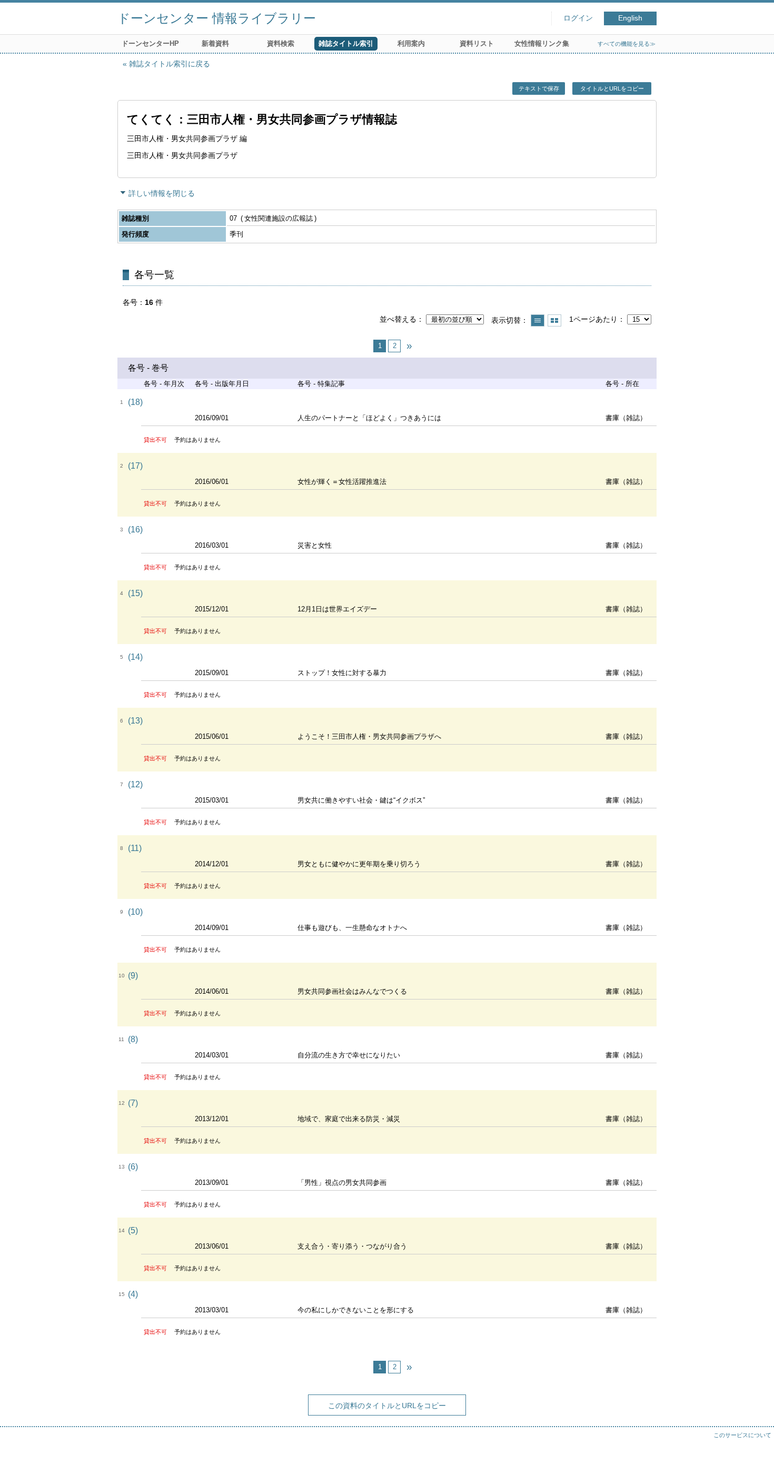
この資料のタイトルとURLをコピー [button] (387, 1405)
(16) (135, 529)
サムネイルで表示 (554, 320)
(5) (133, 1230)
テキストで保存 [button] (539, 88)
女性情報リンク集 (541, 43)
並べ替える (398, 319)
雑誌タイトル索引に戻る (169, 64)
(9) (133, 975)
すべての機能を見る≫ (627, 44)
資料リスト (477, 43)
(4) (133, 1294)
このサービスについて (742, 1435)
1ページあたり (593, 319)
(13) (135, 720)
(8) (133, 1039)
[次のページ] (409, 346)
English (630, 18)
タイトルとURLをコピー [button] (612, 88)
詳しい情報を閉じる (161, 193)
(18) (135, 402)
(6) (133, 1166)
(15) (135, 593)
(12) (135, 784)
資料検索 (280, 43)
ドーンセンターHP (150, 43)
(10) (135, 911)
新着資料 (215, 43)
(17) (135, 465)
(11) (135, 848)
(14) (135, 656)
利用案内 (411, 43)
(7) (133, 1103)
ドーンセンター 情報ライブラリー (216, 18)
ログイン (578, 18)
